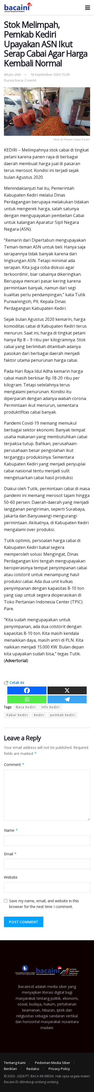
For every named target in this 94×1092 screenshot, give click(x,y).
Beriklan (10, 1068)
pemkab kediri (62, 715)
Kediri (39, 715)
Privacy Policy (59, 1068)
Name (11, 830)
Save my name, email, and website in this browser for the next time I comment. (44, 903)
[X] (67, 690)
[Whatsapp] (26, 699)
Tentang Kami (15, 1062)
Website (10, 877)
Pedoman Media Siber (52, 1062)
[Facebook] (26, 690)
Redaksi (32, 1068)
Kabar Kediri (17, 715)
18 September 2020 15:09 (49, 74)
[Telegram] (67, 699)
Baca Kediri (26, 707)
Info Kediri (51, 707)
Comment (14, 764)
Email (10, 853)
